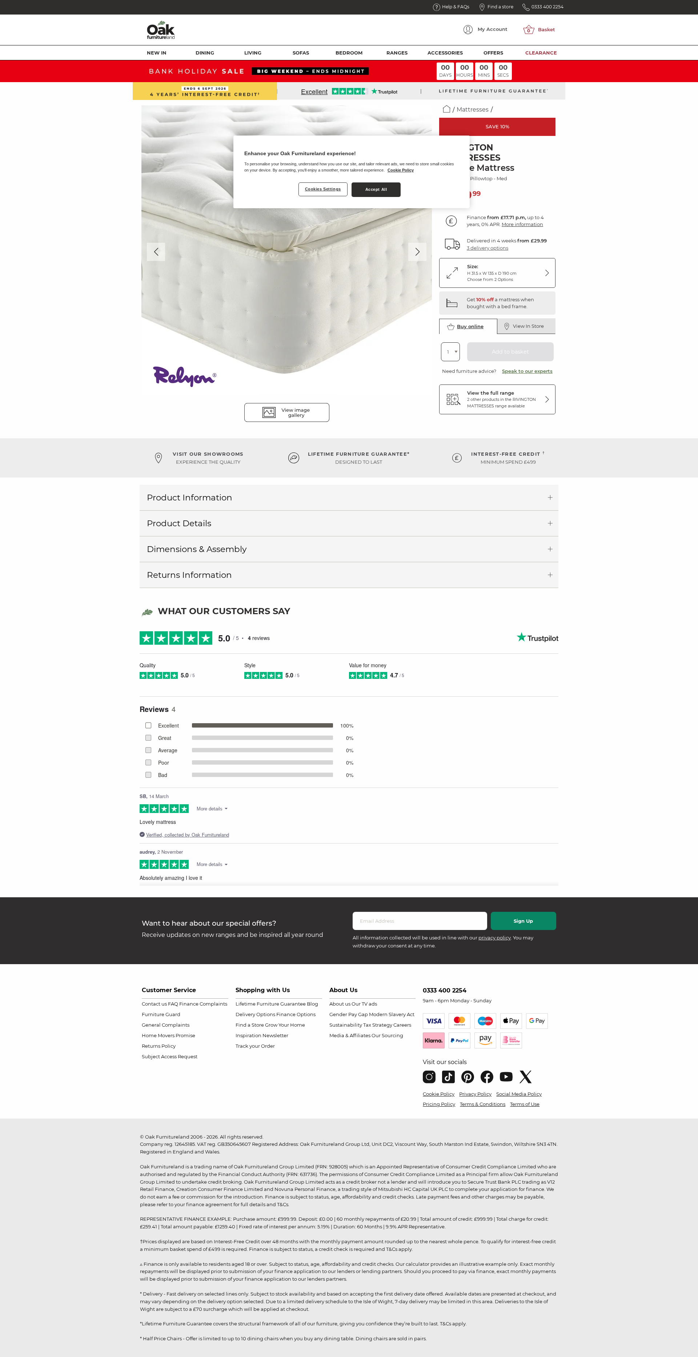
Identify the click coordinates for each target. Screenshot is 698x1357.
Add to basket (510, 352)
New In (157, 53)
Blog (312, 1004)
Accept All (376, 189)
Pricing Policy (439, 1104)
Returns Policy (159, 1046)
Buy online (470, 326)
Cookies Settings (323, 189)
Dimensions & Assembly (196, 549)
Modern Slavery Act (391, 1014)
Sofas (301, 53)
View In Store (528, 326)
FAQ (173, 1004)
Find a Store (250, 1025)
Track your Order (255, 1046)
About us (339, 1004)
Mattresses (473, 109)
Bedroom (349, 53)
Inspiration (248, 1035)
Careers (402, 1025)
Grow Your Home (285, 1025)
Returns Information (189, 575)
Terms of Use (524, 1104)
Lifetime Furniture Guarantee (271, 1004)
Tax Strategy (377, 1025)
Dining (205, 53)
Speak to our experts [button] (527, 371)
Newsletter (275, 1035)
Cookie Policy (438, 1094)
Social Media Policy (519, 1094)
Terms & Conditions (482, 1104)
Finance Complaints (203, 1004)
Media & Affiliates (349, 1035)
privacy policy (494, 938)
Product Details (179, 523)
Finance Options (296, 1014)
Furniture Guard (161, 1014)
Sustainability (345, 1025)
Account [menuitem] (493, 29)
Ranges (397, 53)
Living (252, 53)
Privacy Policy (475, 1094)
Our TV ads (364, 1004)
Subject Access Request (169, 1056)
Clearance (541, 53)
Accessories (445, 53)
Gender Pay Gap (348, 1014)
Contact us (154, 1004)
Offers (493, 53)
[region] (351, 172)
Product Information (189, 497)
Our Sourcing (387, 1035)
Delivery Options (255, 1014)
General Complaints (165, 1025)
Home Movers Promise (168, 1035)
